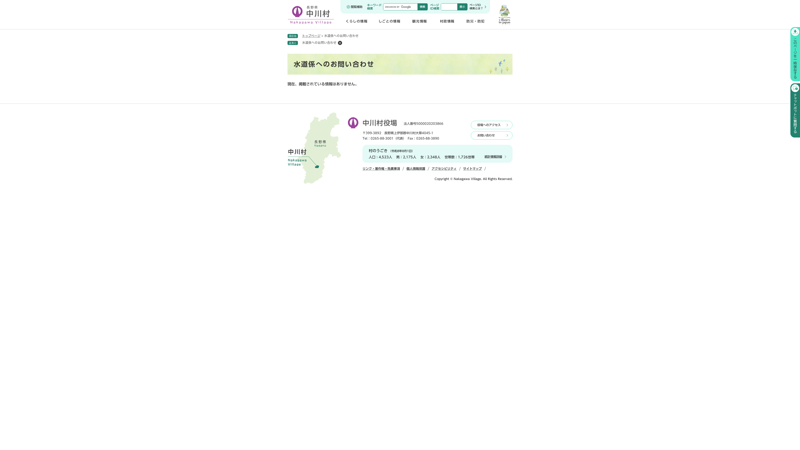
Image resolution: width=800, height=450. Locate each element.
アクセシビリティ (444, 168)
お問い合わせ (486, 135)
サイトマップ (472, 168)
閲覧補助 (356, 6)
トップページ (311, 35)
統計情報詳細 (493, 156)
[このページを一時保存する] (795, 54)
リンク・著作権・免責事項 (381, 168)
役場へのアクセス (489, 125)
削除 (340, 42)
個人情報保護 (415, 168)
